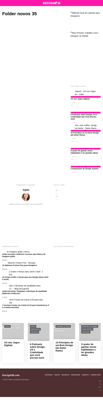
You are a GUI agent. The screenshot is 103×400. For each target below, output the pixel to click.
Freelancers (35, 329)
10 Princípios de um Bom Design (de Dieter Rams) (85, 134)
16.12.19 (4, 283)
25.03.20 (4, 260)
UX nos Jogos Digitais (80, 99)
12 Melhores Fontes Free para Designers (19, 265)
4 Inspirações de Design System (84, 169)
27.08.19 (4, 297)
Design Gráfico (87, 329)
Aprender (59, 326)
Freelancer (75, 375)
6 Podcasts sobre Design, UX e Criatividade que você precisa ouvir (84, 117)
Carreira (94, 326)
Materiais (49, 375)
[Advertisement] (86, 65)
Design (7, 326)
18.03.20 (4, 269)
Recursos (65, 375)
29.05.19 (4, 311)
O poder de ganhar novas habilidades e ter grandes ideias (84, 152)
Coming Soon (96, 375)
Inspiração (34, 332)
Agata (26, 190)
